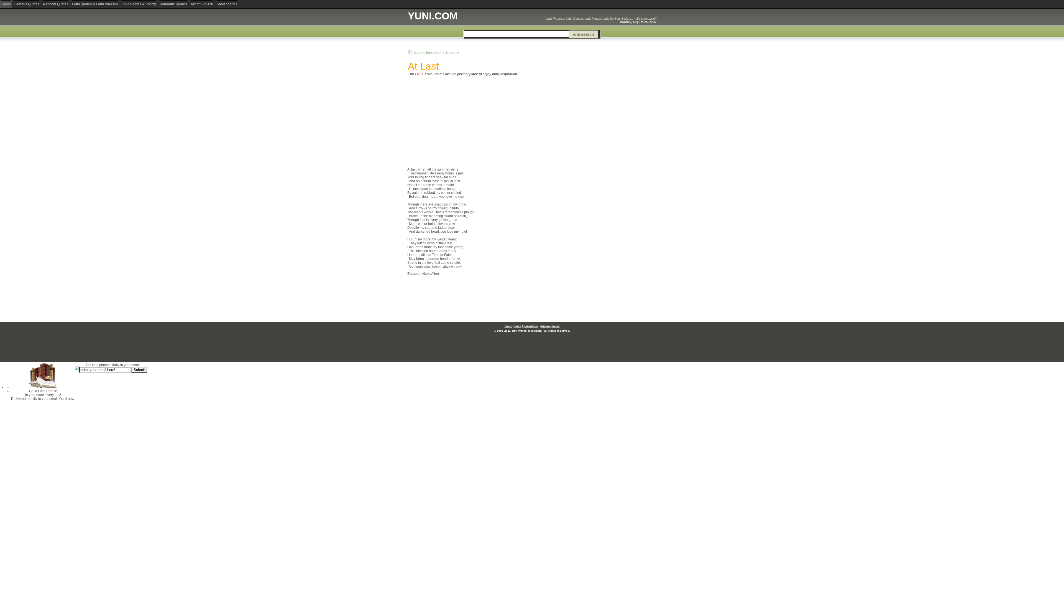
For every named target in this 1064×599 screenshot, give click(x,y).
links (518, 326)
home (508, 326)
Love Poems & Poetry (139, 4)
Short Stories (227, 4)
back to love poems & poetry (436, 53)
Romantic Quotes (173, 4)
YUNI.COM (433, 16)
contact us (531, 326)
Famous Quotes (26, 4)
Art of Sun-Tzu (202, 4)
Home (6, 4)
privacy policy (550, 326)
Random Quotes (55, 4)
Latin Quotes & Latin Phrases (95, 4)
